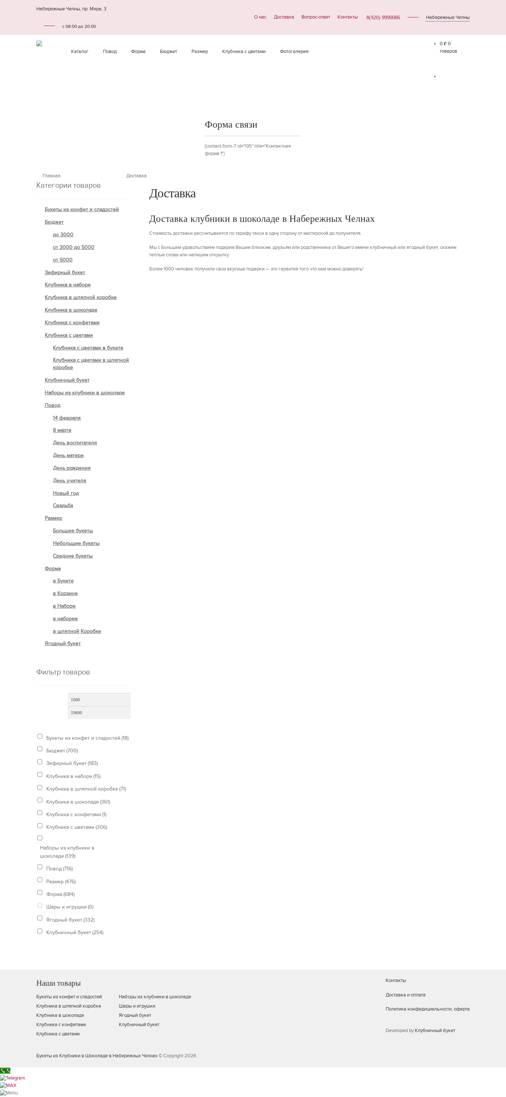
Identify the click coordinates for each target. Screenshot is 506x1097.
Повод (110, 52)
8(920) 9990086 (383, 17)
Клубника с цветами (244, 52)
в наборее (65, 618)
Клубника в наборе (68, 285)
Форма (138, 52)
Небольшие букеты (76, 543)
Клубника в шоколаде (71, 310)
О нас (260, 17)
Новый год (66, 493)
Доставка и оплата (406, 995)
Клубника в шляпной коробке (81, 297)
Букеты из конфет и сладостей (82, 209)
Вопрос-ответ (316, 17)
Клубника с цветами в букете (88, 348)
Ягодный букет (63, 643)
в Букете (63, 581)
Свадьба (63, 505)
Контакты (347, 17)
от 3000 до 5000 (73, 247)
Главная (51, 176)
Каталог (80, 52)
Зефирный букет (65, 272)
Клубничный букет (67, 380)
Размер (200, 52)
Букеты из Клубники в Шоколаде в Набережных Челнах (96, 1056)
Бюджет (168, 52)
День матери (68, 455)
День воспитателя (75, 443)
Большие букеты (73, 531)
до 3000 (63, 234)
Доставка (284, 17)
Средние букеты (73, 556)
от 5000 (63, 260)
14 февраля (67, 418)
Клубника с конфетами (72, 322)
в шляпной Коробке (77, 631)
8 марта (62, 430)
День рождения (72, 468)
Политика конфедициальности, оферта (428, 1009)
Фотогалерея (294, 52)
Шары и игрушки (69, 907)
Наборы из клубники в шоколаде (85, 393)
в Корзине (65, 593)
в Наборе (64, 606)
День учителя (69, 480)
